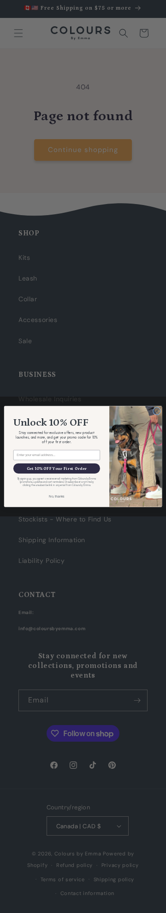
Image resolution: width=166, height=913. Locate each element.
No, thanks (56, 495)
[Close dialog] (156, 411)
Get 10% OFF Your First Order (57, 468)
